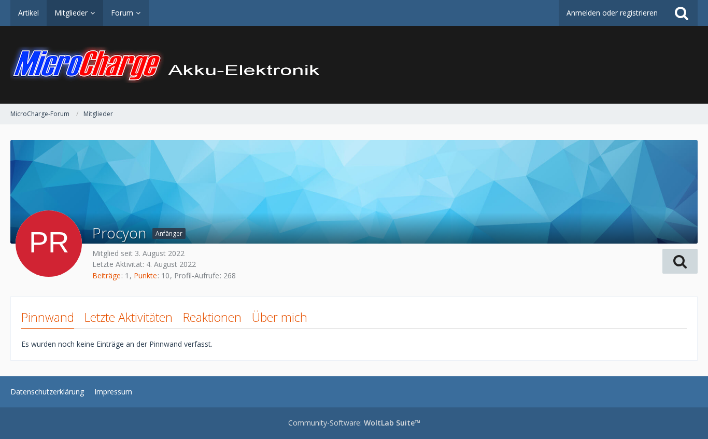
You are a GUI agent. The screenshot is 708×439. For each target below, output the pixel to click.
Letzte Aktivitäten (128, 317)
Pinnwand (47, 317)
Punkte (145, 275)
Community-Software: (354, 423)
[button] (680, 261)
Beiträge (106, 275)
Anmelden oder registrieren (612, 13)
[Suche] (681, 13)
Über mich (279, 317)
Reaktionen (212, 317)
